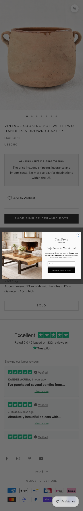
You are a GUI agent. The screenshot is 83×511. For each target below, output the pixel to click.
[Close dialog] (78, 234)
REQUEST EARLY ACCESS (61, 270)
